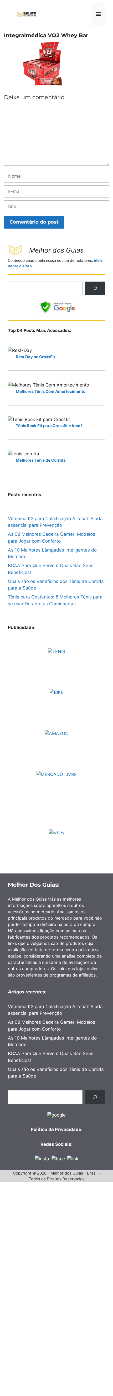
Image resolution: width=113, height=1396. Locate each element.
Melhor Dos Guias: (34, 884)
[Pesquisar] (95, 288)
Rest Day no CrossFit (35, 356)
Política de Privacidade (56, 1129)
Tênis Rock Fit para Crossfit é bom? (49, 425)
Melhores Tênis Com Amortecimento (50, 391)
